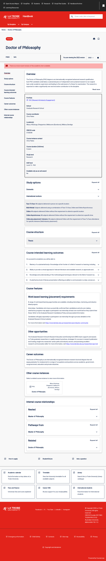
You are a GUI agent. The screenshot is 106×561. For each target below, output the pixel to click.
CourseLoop (100, 558)
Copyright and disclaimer (53, 547)
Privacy (95, 537)
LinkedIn (58, 509)
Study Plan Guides (60, 3)
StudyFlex (26, 3)
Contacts (51, 537)
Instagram (66, 509)
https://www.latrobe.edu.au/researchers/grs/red (82, 344)
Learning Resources (12, 8)
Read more (96, 90)
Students (37, 3)
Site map (65, 537)
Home (4, 30)
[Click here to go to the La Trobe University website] (11, 17)
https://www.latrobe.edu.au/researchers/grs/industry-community (66, 323)
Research (47, 3)
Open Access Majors (12, 3)
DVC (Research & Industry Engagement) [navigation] (42, 100)
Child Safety (36, 537)
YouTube (50, 509)
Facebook (38, 509)
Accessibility (80, 537)
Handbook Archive (76, 3)
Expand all (95, 182)
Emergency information (16, 537)
